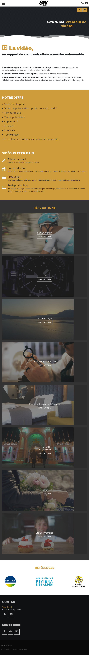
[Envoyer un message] (11, 615)
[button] (3, 3)
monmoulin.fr (23, 649)
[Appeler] (82, 3)
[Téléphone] (5, 615)
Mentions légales (6, 645)
